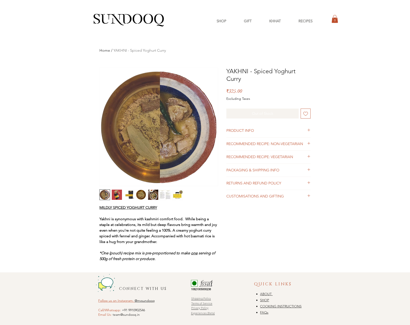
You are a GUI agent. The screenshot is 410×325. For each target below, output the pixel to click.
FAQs (264, 312)
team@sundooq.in (126, 314)
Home (104, 50)
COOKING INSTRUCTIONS (281, 306)
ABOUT (266, 294)
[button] (334, 19)
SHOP (264, 300)
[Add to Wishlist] (306, 114)
